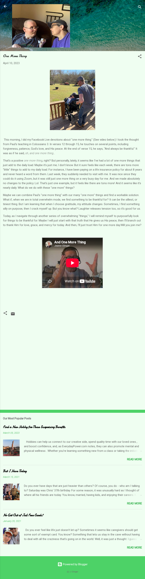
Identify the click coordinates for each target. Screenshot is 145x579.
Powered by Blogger (75, 564)
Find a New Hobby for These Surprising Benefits (34, 427)
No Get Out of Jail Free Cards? (23, 515)
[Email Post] (13, 315)
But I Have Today (15, 471)
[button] (139, 57)
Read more (134, 459)
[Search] (139, 7)
